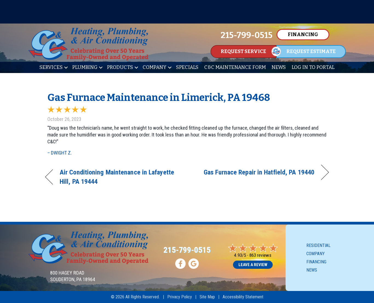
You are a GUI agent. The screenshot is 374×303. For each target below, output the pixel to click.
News (279, 67)
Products (120, 67)
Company (154, 67)
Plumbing (84, 67)
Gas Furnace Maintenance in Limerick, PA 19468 (158, 98)
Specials (187, 67)
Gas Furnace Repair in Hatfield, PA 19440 (259, 172)
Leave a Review (252, 264)
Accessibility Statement (243, 296)
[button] (66, 67)
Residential (318, 245)
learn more (187, 18)
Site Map (207, 296)
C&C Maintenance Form (235, 67)
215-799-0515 (187, 250)
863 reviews (260, 255)
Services (51, 67)
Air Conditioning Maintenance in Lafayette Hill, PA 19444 (117, 176)
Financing (316, 261)
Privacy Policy (179, 296)
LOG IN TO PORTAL (313, 67)
